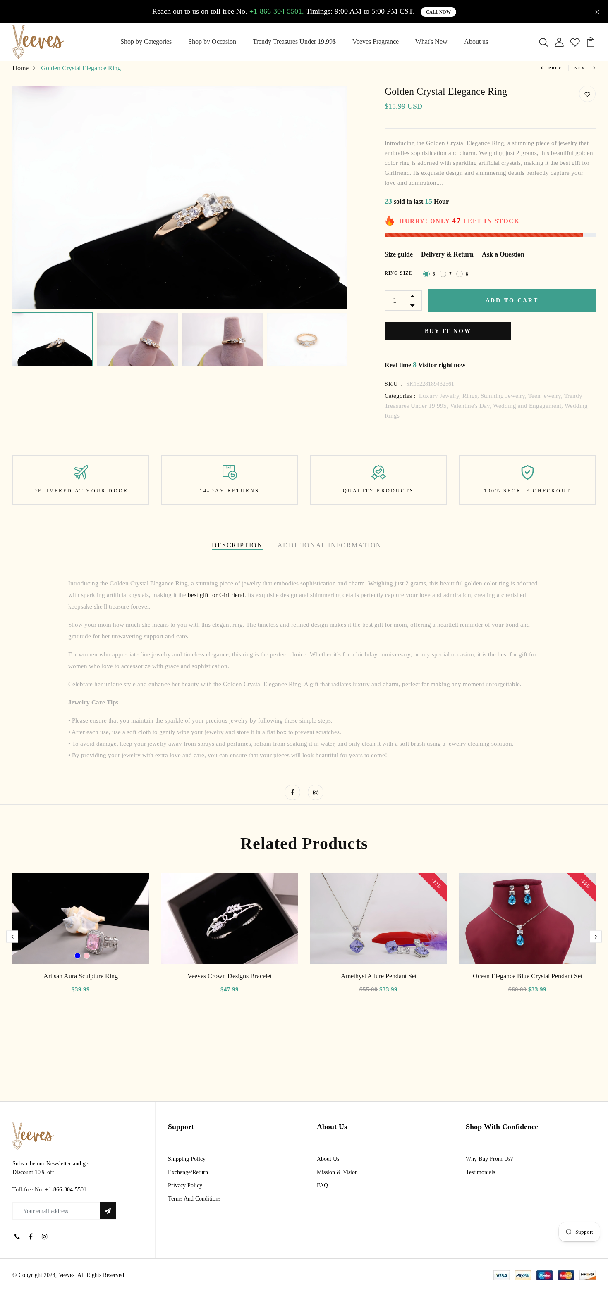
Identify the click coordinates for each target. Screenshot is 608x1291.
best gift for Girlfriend (216, 595)
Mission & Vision (337, 1172)
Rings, (471, 395)
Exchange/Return (188, 1172)
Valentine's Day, (471, 405)
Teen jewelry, (546, 395)
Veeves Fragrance (375, 41)
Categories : (400, 395)
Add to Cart (512, 300)
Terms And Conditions (194, 1199)
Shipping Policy (187, 1159)
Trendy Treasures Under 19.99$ (294, 41)
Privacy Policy (185, 1185)
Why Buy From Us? (489, 1159)
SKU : (393, 384)
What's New (431, 41)
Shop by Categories (146, 41)
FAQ (322, 1185)
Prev (555, 68)
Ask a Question (503, 254)
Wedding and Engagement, (529, 405)
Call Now (438, 12)
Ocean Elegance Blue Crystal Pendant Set (527, 976)
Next (581, 68)
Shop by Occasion (212, 41)
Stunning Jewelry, (504, 395)
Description (237, 545)
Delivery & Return (447, 254)
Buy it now (448, 331)
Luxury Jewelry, (440, 395)
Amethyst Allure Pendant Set (379, 976)
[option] (179, 197)
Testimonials (480, 1172)
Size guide (399, 254)
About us (476, 41)
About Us (328, 1159)
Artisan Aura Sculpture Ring (80, 976)
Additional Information (330, 545)
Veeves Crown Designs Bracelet (229, 976)
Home (20, 67)
